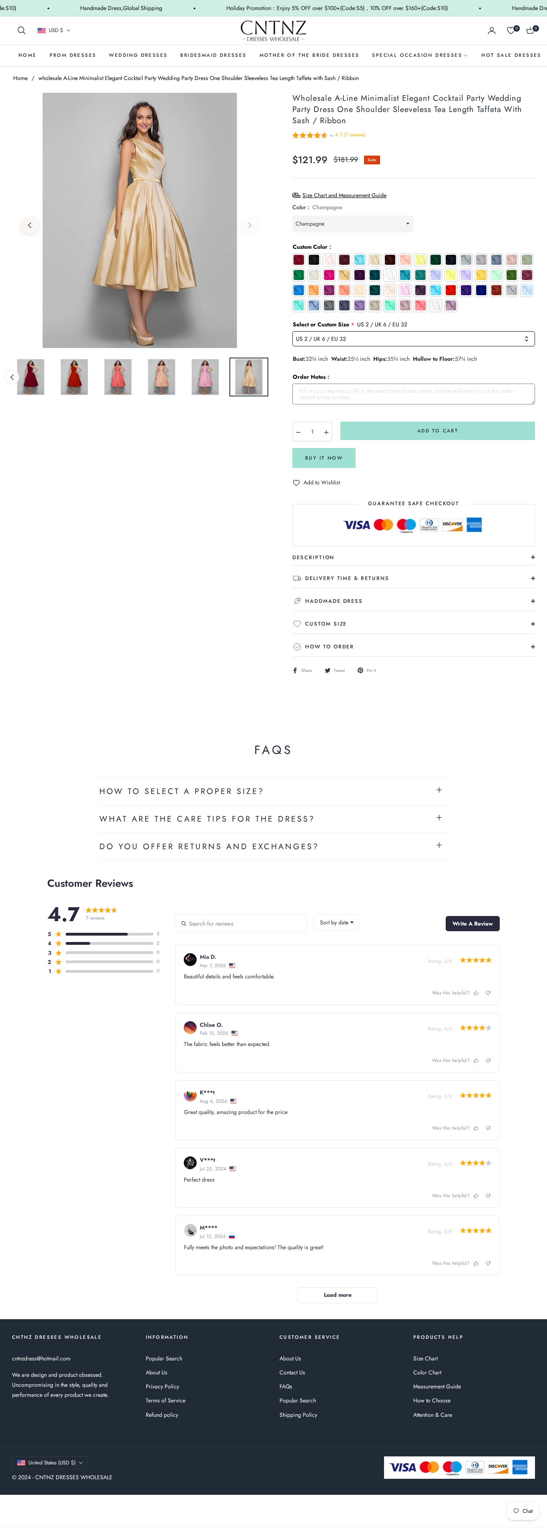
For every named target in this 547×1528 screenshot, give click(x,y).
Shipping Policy (298, 1415)
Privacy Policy (162, 1386)
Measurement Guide (437, 1386)
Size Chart (425, 1358)
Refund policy (162, 1415)
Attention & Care (432, 1415)
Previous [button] (29, 225)
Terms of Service (165, 1400)
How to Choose (431, 1400)
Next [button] (250, 225)
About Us (156, 1372)
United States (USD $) (52, 1462)
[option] (139, 220)
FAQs (286, 1386)
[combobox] (337, 922)
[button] (21, 30)
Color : (317, 207)
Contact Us (292, 1372)
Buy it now (324, 458)
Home (20, 78)
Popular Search (164, 1358)
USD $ (56, 30)
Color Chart (427, 1372)
